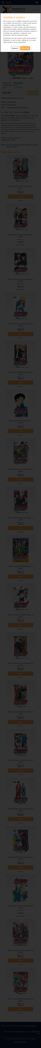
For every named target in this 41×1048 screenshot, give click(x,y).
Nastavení (15, 48)
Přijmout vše (25, 48)
